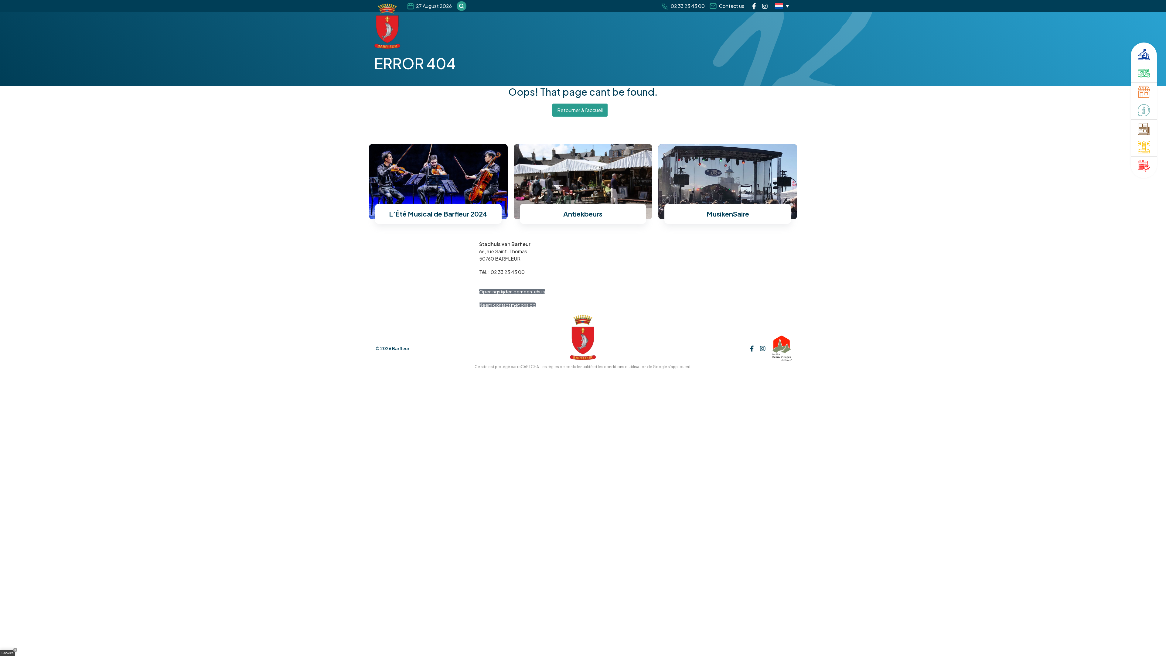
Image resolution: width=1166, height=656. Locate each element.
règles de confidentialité (570, 366)
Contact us (731, 6)
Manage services (9, 654)
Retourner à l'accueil (580, 110)
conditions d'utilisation (625, 366)
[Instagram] (765, 6)
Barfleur (400, 348)
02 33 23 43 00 (688, 6)
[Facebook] (754, 6)
